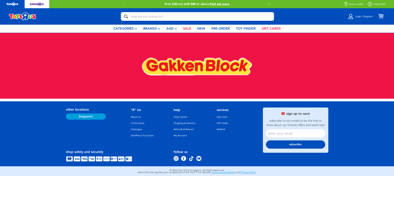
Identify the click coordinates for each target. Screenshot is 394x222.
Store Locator (356, 4)
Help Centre (180, 117)
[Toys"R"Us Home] (22, 16)
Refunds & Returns (184, 129)
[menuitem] (125, 29)
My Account (180, 135)
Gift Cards (222, 123)
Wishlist (221, 129)
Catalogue (136, 129)
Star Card (222, 117)
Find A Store (137, 123)
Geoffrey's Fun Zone (142, 135)
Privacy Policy (248, 172)
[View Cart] (381, 16)
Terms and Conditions (223, 172)
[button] (269, 4)
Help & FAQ (379, 4)
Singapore (86, 116)
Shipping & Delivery (185, 123)
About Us (136, 117)
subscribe (295, 144)
